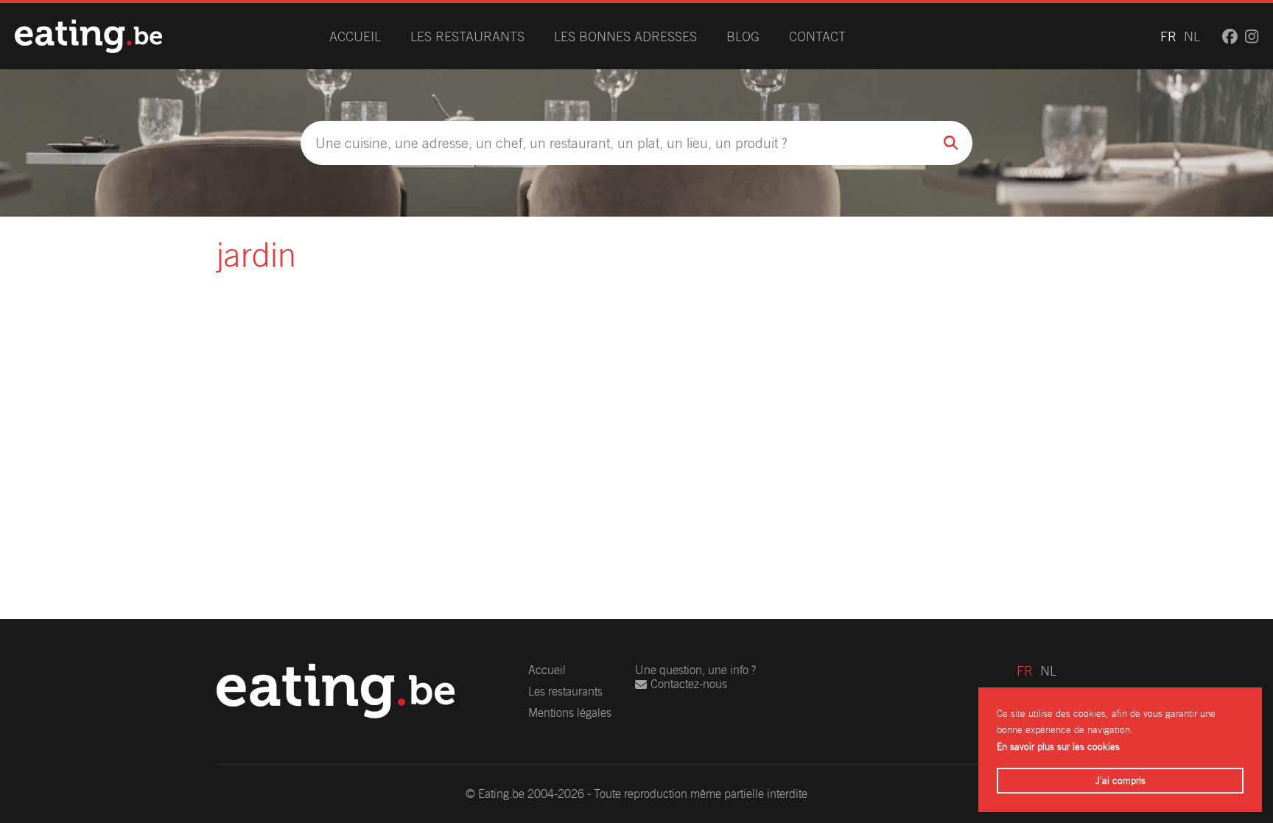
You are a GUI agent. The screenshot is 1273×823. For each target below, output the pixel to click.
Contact (817, 36)
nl (1192, 36)
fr (1168, 36)
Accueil (355, 36)
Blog (743, 36)
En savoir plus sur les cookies (1058, 746)
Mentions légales (569, 713)
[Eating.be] (88, 36)
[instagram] (1251, 36)
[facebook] (1230, 36)
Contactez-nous (688, 684)
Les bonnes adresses (625, 36)
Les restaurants (467, 36)
